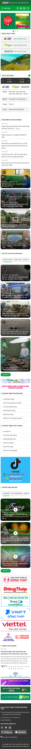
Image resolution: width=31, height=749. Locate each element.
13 (28, 666)
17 (15, 668)
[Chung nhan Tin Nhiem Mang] (15, 737)
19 (20, 668)
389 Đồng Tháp (9, 399)
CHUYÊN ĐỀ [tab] (6, 493)
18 (17, 668)
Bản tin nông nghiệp (10, 450)
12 (26, 666)
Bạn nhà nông (8, 414)
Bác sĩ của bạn (9, 443)
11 (24, 666)
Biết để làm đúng (9, 410)
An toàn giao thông (10, 407)
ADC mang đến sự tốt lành (12, 403)
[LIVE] (15, 62)
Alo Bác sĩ (7, 431)
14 (9, 668)
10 (22, 666)
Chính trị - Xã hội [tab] (7, 259)
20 (22, 668)
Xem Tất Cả (6, 374)
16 (13, 668)
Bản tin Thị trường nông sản (13, 418)
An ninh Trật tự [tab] (18, 259)
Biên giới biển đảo (10, 439)
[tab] (15, 39)
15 (11, 668)
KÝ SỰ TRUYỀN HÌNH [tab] (16, 493)
